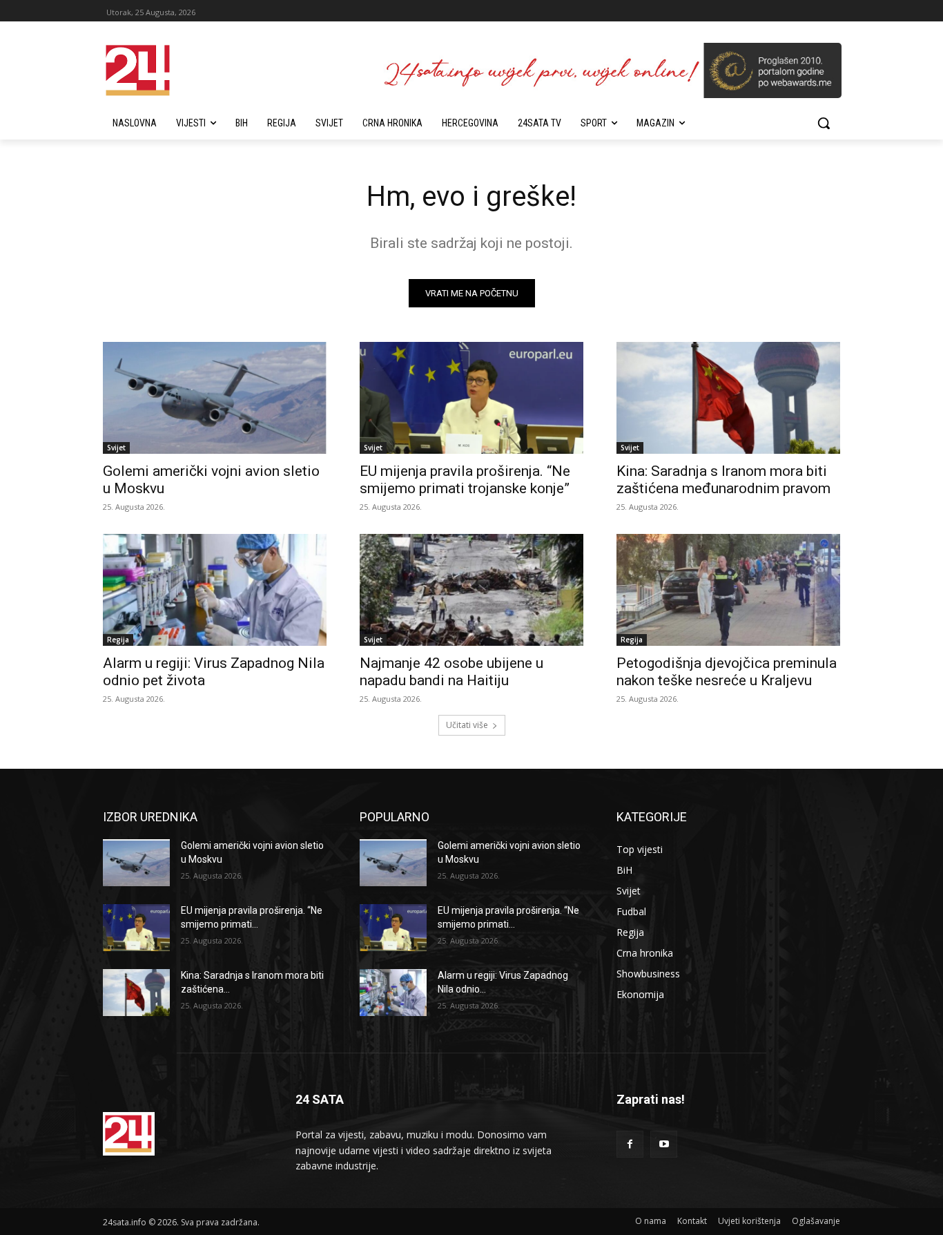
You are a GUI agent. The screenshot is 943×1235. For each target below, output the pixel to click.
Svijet (116, 447)
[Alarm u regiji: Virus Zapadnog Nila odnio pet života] (215, 590)
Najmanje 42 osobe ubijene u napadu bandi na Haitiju (451, 672)
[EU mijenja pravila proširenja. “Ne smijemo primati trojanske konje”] (471, 398)
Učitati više (467, 725)
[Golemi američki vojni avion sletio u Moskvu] (215, 398)
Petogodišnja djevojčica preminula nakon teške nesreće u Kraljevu (726, 672)
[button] (823, 123)
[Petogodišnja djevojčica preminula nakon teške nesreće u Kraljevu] (728, 590)
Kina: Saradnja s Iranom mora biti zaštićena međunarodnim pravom (723, 480)
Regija (118, 639)
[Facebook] (629, 1144)
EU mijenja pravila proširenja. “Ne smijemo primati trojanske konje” (465, 480)
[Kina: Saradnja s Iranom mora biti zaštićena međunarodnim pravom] (728, 398)
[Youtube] (663, 1144)
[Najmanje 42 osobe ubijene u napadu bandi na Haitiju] (471, 590)
